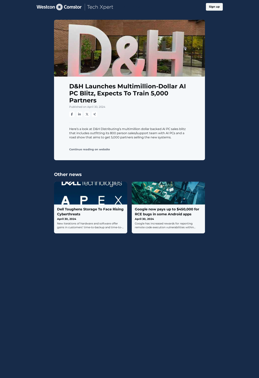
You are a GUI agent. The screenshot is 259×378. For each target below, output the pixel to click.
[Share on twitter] (87, 114)
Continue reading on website (89, 149)
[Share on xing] (94, 114)
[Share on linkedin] (79, 114)
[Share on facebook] (72, 114)
